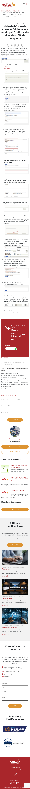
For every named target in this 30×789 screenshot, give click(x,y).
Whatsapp (18, 45)
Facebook (8, 45)
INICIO (3, 11)
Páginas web (6, 569)
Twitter (11, 45)
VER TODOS (15, 509)
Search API (7, 68)
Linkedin (15, 45)
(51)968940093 (8, 674)
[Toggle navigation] (23, 4)
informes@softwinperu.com (11, 671)
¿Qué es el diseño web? (10, 627)
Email (22, 45)
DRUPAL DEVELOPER (12, 11)
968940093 (7, 676)
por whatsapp (9, 348)
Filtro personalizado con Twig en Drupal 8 (19, 466)
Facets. (6, 66)
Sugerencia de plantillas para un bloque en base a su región (19, 478)
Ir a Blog (15, 545)
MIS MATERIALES (15, 451)
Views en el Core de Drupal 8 (17, 491)
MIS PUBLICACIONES (15, 446)
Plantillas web (7, 598)
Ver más (4, 576)
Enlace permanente (2, 363)
